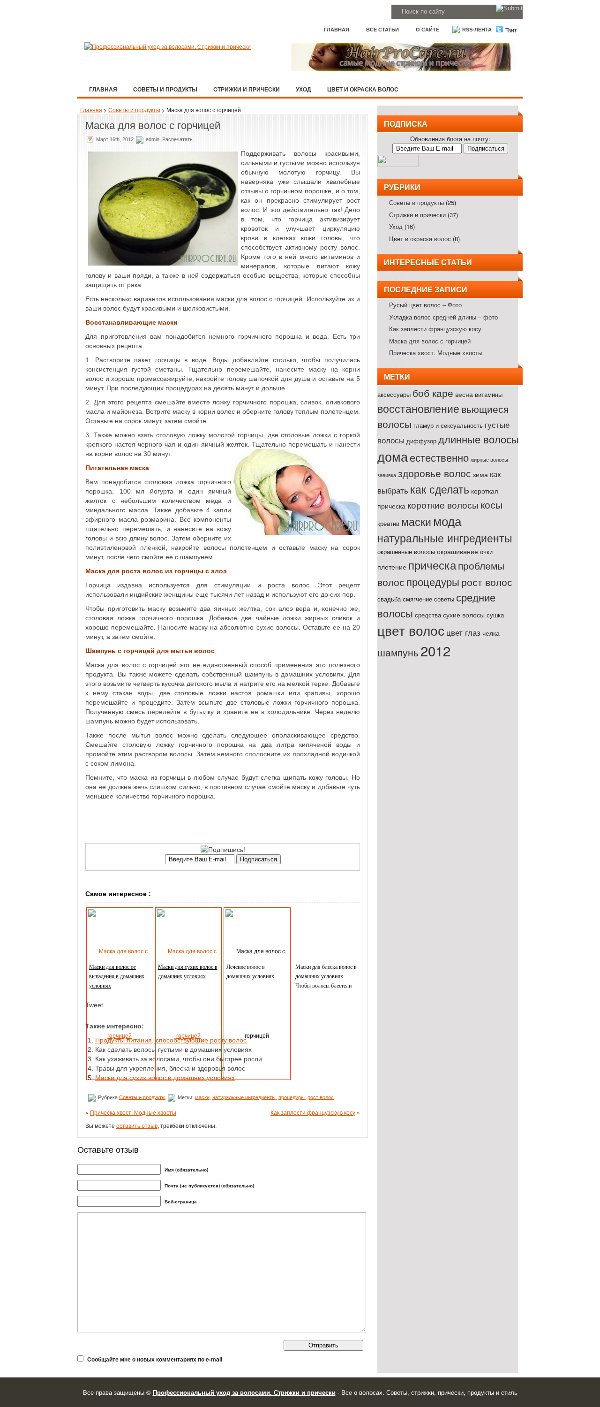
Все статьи (382, 29)
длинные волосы (478, 438)
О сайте (427, 29)
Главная (336, 29)
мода (447, 520)
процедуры (291, 1097)
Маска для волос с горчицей (430, 340)
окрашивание (457, 551)
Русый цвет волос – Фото (425, 304)
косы (491, 504)
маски (202, 1097)
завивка (386, 475)
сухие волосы (464, 614)
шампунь (398, 652)
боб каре (432, 393)
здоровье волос (434, 473)
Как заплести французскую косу (312, 1112)
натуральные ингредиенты (244, 1097)
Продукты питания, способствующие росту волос (171, 1040)
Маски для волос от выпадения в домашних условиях (116, 976)
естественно (439, 456)
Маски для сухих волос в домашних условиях (165, 1077)
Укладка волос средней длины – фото (443, 316)
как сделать (439, 489)
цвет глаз (463, 632)
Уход (303, 89)
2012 (435, 650)
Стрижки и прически (246, 89)
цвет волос (410, 630)
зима (480, 474)
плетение (391, 566)
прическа (432, 564)
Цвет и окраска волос (362, 89)
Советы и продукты (165, 89)
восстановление (418, 408)
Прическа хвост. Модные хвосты (133, 1112)
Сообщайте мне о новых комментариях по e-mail (154, 1359)
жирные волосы (489, 459)
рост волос (321, 1097)
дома (392, 456)
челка (491, 633)
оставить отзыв (137, 1125)
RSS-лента (476, 29)
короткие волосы (443, 504)
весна (464, 394)
